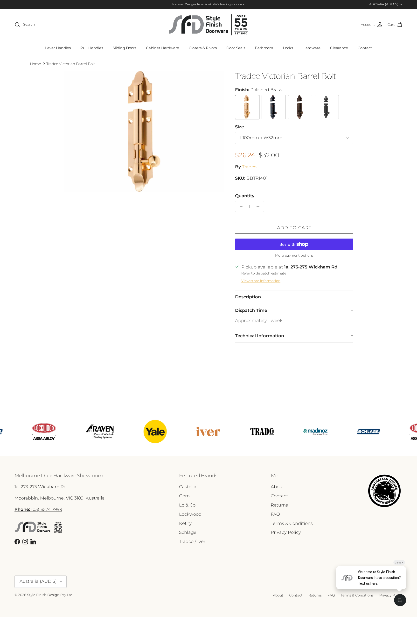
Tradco (249, 167)
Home (35, 64)
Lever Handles (58, 48)
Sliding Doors (124, 48)
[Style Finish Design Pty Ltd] (208, 25)
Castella (187, 486)
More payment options (294, 256)
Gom (184, 496)
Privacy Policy (286, 532)
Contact (365, 48)
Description (248, 297)
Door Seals (235, 48)
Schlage (187, 532)
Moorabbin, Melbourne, (39, 498)
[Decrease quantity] (239, 206)
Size (239, 127)
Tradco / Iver (192, 541)
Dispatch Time (251, 310)
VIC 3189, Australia (85, 498)
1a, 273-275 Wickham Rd (40, 486)
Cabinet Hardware (162, 48)
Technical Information (259, 335)
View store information (260, 281)
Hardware (311, 48)
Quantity (244, 196)
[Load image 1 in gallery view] (144, 131)
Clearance (339, 48)
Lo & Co (187, 505)
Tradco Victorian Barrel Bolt (70, 64)
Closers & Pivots (203, 48)
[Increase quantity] (259, 206)
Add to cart (294, 227)
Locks (288, 48)
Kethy (185, 523)
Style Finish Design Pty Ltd (49, 595)
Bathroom (264, 48)
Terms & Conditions (292, 523)
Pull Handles (91, 48)
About (277, 486)
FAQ (275, 514)
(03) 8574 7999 (38, 509)
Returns (279, 505)
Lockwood (190, 514)
